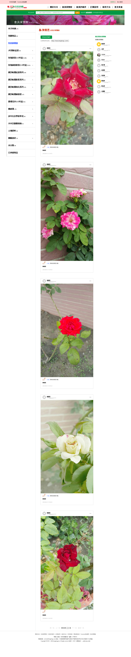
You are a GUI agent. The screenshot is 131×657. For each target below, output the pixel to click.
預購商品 (13, 36)
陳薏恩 (48, 48)
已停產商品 (13, 153)
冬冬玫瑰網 (12, 2)
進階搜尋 (89, 12)
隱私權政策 (76, 634)
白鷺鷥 (103, 91)
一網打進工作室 (86, 641)
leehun (103, 59)
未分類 (12, 145)
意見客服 (119, 7)
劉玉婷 (103, 86)
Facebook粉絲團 (22, 2)
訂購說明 (94, 7)
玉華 (102, 49)
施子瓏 (103, 65)
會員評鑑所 (81, 7)
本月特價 (13, 28)
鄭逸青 (103, 80)
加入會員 (120, 2)
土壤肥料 (13, 131)
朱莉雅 (103, 75)
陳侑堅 (103, 43)
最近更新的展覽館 (100, 36)
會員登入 (113, 2)
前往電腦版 (93, 634)
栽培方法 (106, 7)
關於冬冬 (54, 7)
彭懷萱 (103, 70)
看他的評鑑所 (46, 37)
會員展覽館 (67, 7)
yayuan (103, 54)
